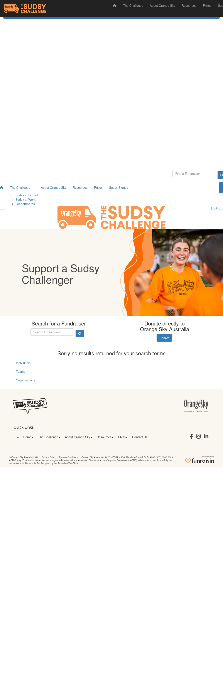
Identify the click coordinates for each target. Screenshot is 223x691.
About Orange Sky (162, 5)
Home (27, 437)
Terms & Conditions (68, 457)
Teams (20, 371)
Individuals (23, 363)
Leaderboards (25, 204)
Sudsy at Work (25, 199)
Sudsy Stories (118, 187)
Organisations (25, 380)
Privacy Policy (49, 457)
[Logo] (25, 8)
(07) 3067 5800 (165, 457)
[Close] (221, 209)
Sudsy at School (26, 195)
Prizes (207, 5)
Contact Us (139, 437)
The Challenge (133, 5)
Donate (164, 338)
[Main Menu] (1, 209)
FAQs (122, 437)
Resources (189, 5)
